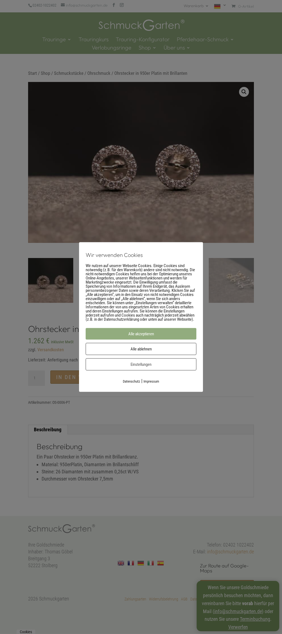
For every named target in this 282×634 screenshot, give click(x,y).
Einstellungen (141, 364)
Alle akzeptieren (141, 333)
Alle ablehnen (141, 348)
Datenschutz (131, 381)
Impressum (151, 381)
